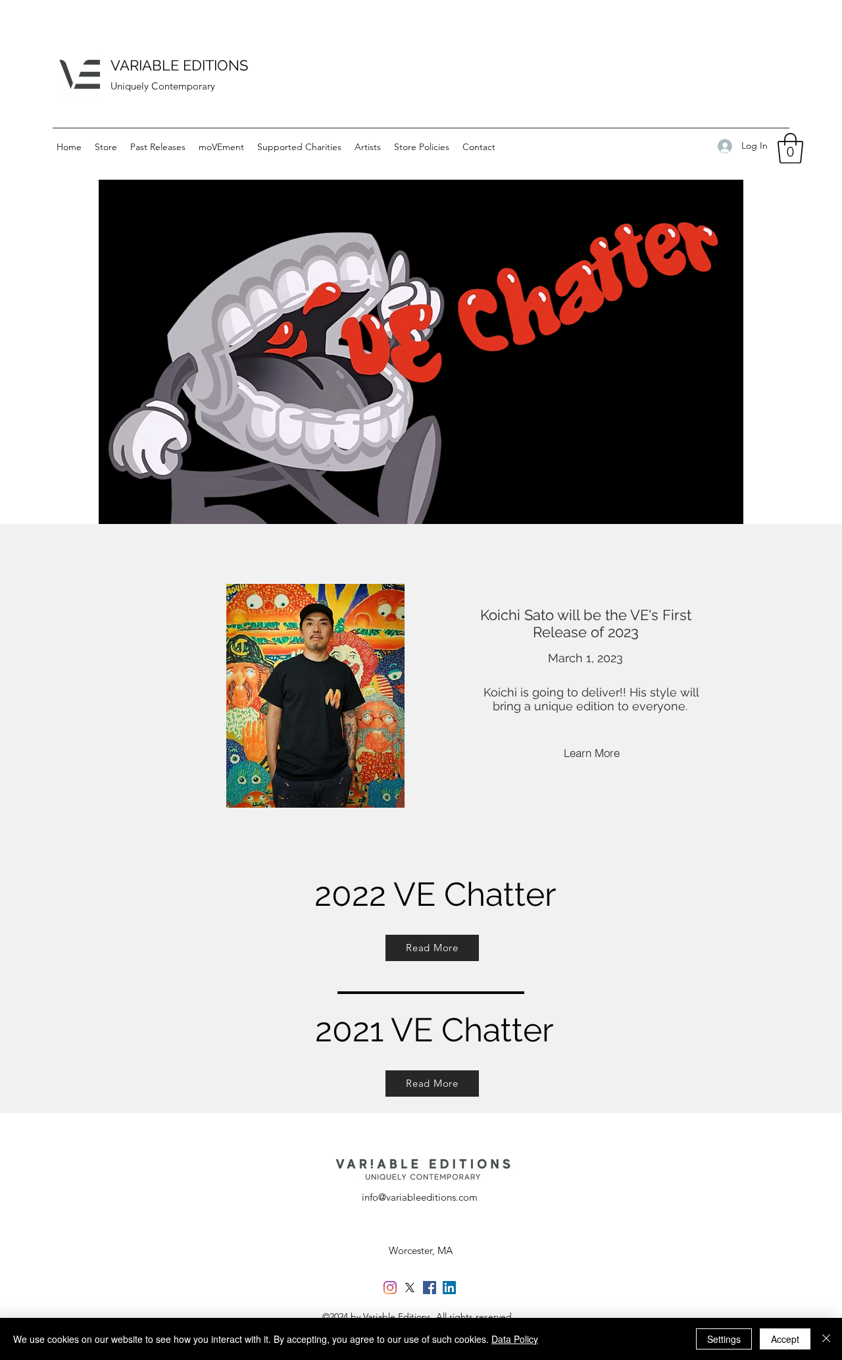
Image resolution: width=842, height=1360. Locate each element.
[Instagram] (390, 1287)
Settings (724, 1339)
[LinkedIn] (449, 1287)
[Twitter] (409, 1287)
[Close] (826, 1338)
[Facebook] (429, 1287)
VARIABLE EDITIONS (181, 65)
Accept (785, 1339)
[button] (790, 148)
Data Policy (514, 1339)
